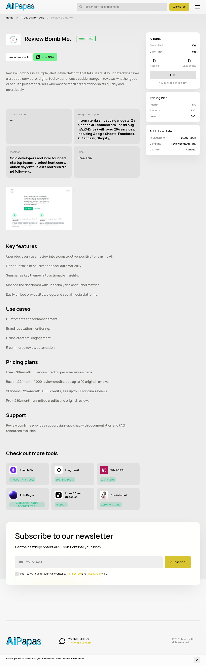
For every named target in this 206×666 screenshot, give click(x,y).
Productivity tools (32, 17)
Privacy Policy (94, 573)
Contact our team (79, 643)
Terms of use (75, 573)
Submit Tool (179, 6)
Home (9, 17)
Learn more (77, 658)
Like (173, 75)
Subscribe (177, 562)
